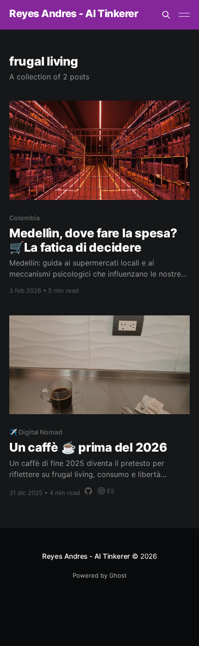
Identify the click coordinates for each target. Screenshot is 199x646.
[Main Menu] (184, 15)
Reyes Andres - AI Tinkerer (73, 13)
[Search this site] (166, 14)
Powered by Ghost (100, 575)
